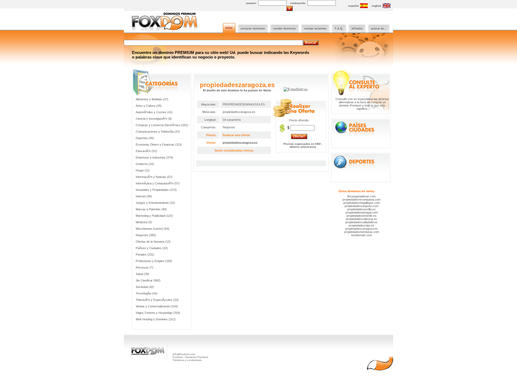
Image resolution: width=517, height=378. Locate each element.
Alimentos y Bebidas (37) (152, 99)
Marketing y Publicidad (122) (154, 215)
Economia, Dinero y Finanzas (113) (159, 144)
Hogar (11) (143, 170)
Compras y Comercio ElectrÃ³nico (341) (162, 125)
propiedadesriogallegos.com (361, 202)
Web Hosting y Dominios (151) (156, 319)
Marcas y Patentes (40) (151, 209)
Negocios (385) (146, 235)
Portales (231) (145, 254)
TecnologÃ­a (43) (146, 293)
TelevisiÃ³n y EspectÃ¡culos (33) (157, 299)
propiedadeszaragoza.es (240, 142)
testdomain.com (361, 235)
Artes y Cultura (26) (149, 105)
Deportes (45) (145, 138)
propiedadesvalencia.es (361, 219)
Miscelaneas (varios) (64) (152, 228)
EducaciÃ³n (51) (146, 151)
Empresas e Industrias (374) (154, 157)
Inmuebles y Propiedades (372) (156, 189)
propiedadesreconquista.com (361, 199)
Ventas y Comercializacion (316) (157, 306)
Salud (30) (142, 274)
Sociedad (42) (145, 286)
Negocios (229, 127)
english (376, 5)
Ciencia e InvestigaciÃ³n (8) (154, 118)
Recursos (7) (144, 267)
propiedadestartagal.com (361, 212)
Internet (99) (144, 196)
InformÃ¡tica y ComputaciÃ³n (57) (158, 183)
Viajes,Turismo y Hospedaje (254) (158, 312)
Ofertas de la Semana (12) (153, 241)
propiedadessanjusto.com (361, 206)
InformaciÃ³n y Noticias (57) (154, 176)
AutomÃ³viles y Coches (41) (154, 112)
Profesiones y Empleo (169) (154, 261)
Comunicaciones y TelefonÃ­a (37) (158, 131)
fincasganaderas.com (361, 196)
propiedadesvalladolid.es (361, 222)
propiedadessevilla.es (361, 209)
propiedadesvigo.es (361, 225)
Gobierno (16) (145, 164)
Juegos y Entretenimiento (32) (155, 202)
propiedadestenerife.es (361, 215)
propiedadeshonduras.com (361, 231)
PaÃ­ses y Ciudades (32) (152, 248)
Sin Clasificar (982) (148, 280)
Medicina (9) (144, 222)
